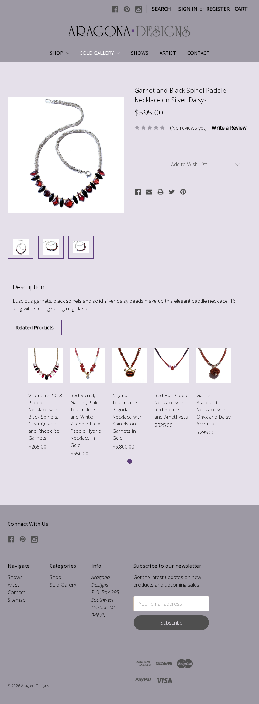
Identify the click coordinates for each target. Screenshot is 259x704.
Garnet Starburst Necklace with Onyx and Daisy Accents (213, 409)
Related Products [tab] (34, 327)
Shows (139, 53)
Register (218, 8)
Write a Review (229, 127)
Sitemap (17, 599)
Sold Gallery (97, 53)
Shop (57, 53)
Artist (168, 53)
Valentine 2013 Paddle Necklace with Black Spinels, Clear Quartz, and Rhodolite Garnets (45, 416)
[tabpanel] (46, 396)
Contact (198, 53)
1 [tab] (129, 461)
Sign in (187, 8)
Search (161, 8)
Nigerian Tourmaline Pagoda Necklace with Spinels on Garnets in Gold (127, 416)
